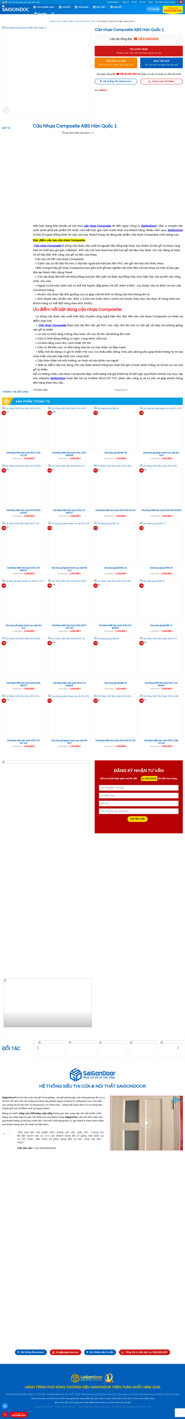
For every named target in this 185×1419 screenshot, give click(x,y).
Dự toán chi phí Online (165, 2)
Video (150, 2)
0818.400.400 (19, 1415)
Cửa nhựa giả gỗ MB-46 (115, 453)
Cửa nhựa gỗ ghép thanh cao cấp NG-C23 (69, 569)
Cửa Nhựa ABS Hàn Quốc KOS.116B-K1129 (161, 742)
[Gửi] (157, 9)
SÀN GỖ (117, 7)
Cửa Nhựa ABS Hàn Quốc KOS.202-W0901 (115, 627)
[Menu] (52, 13)
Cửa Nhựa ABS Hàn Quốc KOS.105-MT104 (23, 742)
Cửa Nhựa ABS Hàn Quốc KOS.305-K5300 (161, 510)
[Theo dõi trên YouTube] (181, 2)
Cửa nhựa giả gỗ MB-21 (161, 625)
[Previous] (5, 1004)
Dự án (134, 2)
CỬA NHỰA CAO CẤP (85, 21)
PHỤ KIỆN (42, 14)
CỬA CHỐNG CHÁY (45, 7)
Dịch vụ (126, 2)
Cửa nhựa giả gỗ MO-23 (115, 568)
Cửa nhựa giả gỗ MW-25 (161, 568)
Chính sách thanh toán (121, 1398)
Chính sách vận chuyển (120, 1402)
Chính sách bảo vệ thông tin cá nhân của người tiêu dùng (57, 1398)
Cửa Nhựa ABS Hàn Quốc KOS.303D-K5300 (23, 511)
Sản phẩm (68, 21)
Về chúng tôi (112, 2)
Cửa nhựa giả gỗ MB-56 (115, 683)
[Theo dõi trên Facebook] (177, 2)
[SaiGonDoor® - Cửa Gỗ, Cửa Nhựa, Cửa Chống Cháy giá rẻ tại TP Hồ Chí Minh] (16, 9)
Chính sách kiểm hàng (143, 1398)
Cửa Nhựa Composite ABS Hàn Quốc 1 (75, 126)
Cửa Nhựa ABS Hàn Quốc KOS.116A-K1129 (23, 454)
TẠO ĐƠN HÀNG (139, 49)
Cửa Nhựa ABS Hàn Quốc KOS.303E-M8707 (23, 684)
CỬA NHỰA (83, 7)
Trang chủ (55, 21)
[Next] (87, 1004)
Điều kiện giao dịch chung (98, 1398)
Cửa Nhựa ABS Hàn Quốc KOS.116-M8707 (23, 569)
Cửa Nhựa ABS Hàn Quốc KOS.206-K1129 (115, 510)
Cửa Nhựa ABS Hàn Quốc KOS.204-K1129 (115, 740)
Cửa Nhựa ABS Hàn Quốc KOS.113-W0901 (161, 684)
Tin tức (142, 2)
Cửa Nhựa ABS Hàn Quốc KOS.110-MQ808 (69, 684)
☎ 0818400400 (146, 39)
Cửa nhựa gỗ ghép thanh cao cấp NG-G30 (161, 454)
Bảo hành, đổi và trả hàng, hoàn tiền (71, 1402)
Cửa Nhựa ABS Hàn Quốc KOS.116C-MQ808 (69, 454)
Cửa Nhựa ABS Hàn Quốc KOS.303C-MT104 (69, 627)
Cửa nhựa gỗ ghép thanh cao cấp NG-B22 (69, 742)
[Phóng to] (6, 110)
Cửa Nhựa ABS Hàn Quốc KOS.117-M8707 (69, 511)
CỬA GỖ (66, 7)
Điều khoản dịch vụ (99, 1402)
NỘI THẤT (101, 7)
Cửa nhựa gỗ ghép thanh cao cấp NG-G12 (23, 627)
